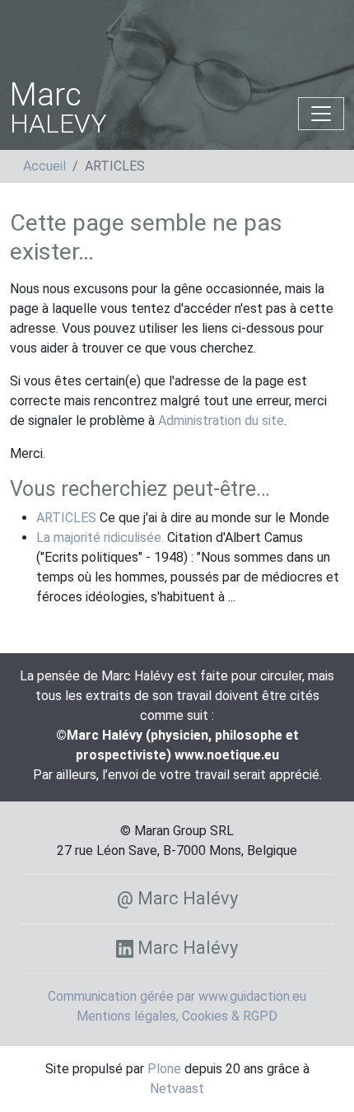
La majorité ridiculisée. (100, 537)
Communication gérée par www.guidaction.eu (177, 996)
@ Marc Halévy (177, 898)
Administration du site (221, 420)
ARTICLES (66, 518)
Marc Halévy (185, 947)
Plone (164, 1069)
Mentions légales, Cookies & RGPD (177, 1016)
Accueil (44, 166)
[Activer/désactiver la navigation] (321, 113)
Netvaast (177, 1088)
